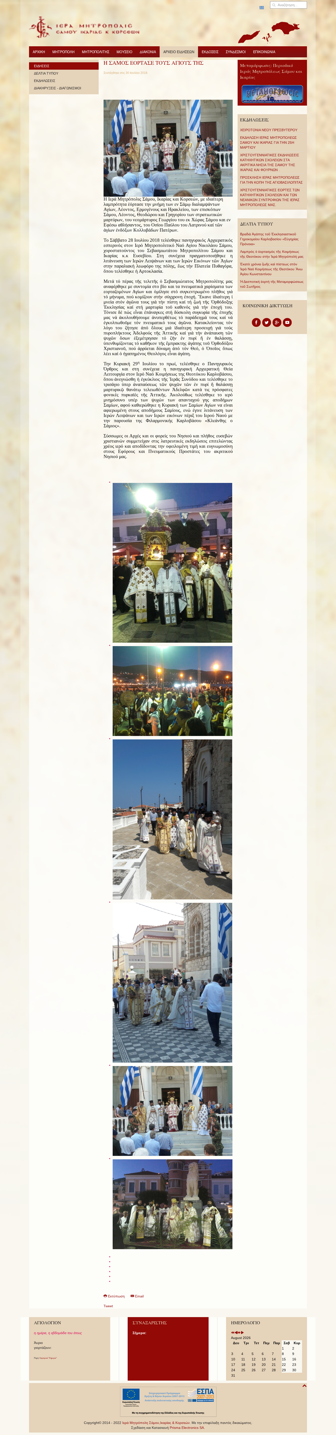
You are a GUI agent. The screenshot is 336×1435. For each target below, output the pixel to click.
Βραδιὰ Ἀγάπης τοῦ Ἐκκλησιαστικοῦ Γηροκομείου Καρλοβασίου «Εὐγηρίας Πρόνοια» (269, 239)
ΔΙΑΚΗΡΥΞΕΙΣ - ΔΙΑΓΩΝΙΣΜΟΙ (57, 88)
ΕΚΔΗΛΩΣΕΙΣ (44, 81)
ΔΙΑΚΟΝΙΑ (148, 51)
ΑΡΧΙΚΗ (39, 51)
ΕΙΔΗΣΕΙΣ (41, 66)
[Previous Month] (235, 1333)
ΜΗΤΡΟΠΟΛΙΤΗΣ (95, 51)
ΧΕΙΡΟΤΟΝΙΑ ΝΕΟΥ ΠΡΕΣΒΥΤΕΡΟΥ (268, 130)
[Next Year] (239, 1333)
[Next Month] (242, 1333)
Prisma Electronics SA (187, 1428)
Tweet (108, 1306)
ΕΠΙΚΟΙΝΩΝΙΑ (264, 51)
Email (139, 1296)
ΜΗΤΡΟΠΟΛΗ (63, 51)
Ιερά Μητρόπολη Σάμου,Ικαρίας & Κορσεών (156, 1423)
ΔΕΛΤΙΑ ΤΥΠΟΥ (46, 73)
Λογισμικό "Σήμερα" (48, 1358)
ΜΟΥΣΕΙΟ (124, 51)
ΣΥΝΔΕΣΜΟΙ (236, 51)
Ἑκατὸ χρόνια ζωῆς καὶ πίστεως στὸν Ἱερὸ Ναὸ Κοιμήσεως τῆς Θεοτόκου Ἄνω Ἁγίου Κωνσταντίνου (271, 269)
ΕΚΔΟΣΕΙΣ (210, 51)
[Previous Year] (232, 1333)
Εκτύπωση (116, 1296)
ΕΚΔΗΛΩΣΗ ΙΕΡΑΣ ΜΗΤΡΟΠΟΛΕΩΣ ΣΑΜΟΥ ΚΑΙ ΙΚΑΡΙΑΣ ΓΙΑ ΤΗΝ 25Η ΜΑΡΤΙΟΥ (268, 142)
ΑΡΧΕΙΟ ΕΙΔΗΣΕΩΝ (178, 51)
